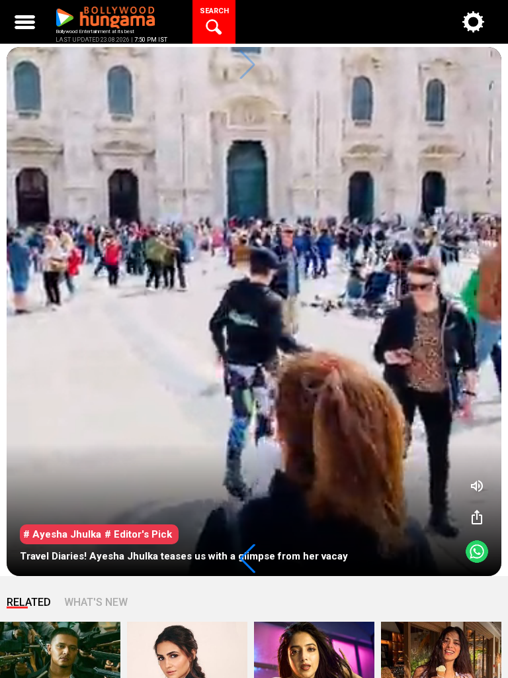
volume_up (477, 486)
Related (29, 602)
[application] (254, 311)
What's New (96, 602)
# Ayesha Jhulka (62, 534)
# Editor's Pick (138, 534)
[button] (247, 559)
